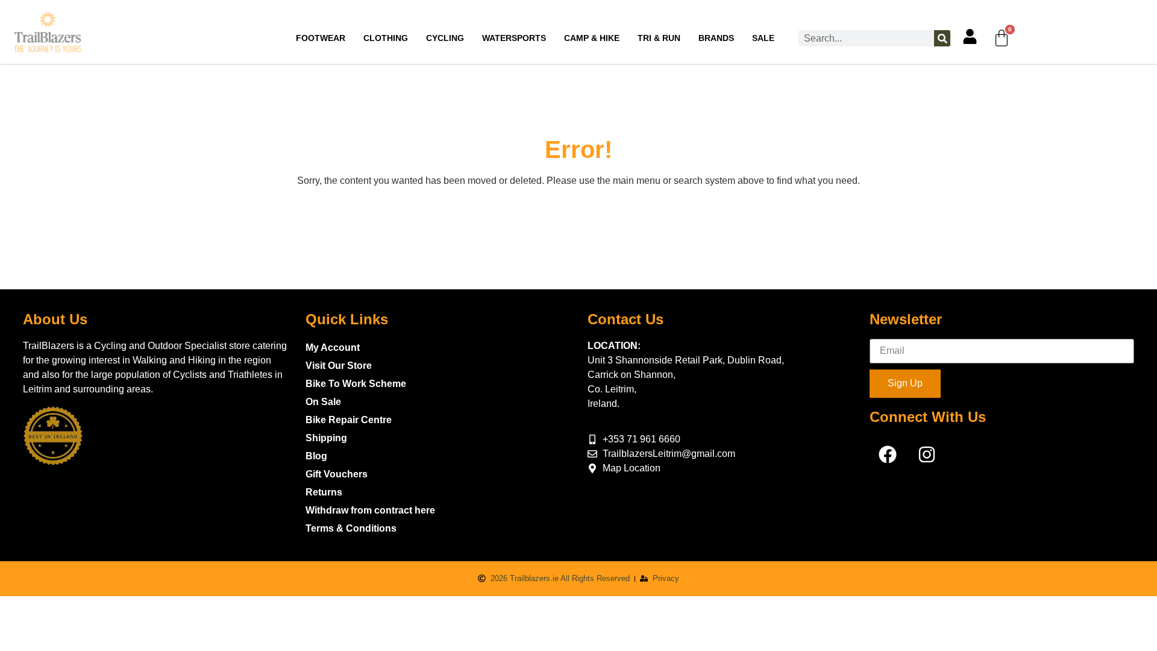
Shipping (326, 438)
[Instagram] (927, 454)
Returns (324, 492)
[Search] (942, 38)
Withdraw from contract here (370, 510)
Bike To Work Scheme (356, 384)
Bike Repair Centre (349, 420)
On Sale (323, 402)
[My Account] (969, 36)
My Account (333, 347)
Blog (316, 456)
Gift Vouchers (337, 474)
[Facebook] (888, 454)
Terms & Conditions (351, 528)
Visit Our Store (339, 365)
